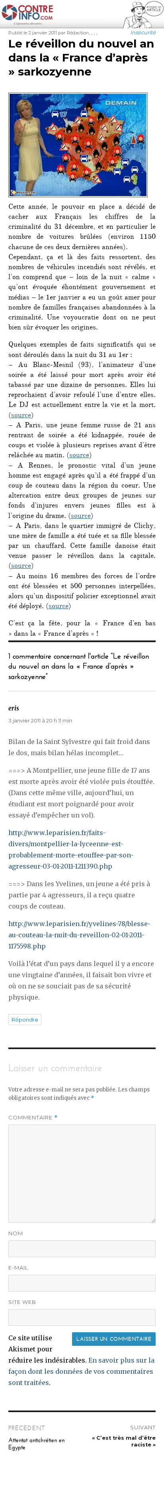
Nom (15, 1233)
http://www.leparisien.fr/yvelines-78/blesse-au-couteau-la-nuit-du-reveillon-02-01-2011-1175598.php (79, 935)
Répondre (25, 1019)
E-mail (18, 1267)
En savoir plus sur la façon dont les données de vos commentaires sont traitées (81, 1371)
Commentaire (33, 1117)
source (21, 416)
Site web (22, 1302)
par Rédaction (73, 33)
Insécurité (143, 32)
